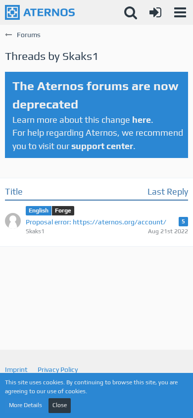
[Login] (155, 12)
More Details (25, 405)
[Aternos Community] (40, 12)
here (141, 119)
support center (102, 146)
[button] (180, 12)
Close (59, 405)
